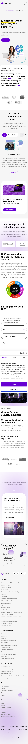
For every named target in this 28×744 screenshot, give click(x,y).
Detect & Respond (9, 336)
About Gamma (5, 686)
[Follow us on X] (14, 573)
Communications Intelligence (9, 645)
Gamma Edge (4, 678)
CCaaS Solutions (5, 642)
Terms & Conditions (13, 726)
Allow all (14, 384)
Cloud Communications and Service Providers (13, 675)
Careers (3, 688)
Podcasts (3, 712)
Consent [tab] (4, 357)
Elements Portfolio (9, 10)
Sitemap (25, 732)
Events (3, 705)
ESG (2, 693)
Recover (6, 343)
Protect (5, 329)
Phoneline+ (4, 594)
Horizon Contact (5, 610)
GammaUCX (4, 636)
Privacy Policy (23, 726)
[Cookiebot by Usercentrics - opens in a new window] (20, 353)
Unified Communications (7, 658)
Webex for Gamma (6, 603)
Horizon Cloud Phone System (9, 598)
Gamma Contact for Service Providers (11, 616)
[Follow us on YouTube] (21, 573)
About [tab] (23, 357)
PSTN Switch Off (5, 656)
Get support (7, 563)
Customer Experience (7, 649)
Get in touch (5, 40)
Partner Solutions (5, 666)
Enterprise (4, 633)
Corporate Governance (7, 690)
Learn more (13, 172)
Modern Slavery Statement (7, 732)
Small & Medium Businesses (8, 640)
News (2, 710)
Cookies (3, 726)
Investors (3, 695)
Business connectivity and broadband (11, 582)
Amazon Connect (5, 607)
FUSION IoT (4, 589)
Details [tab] (14, 357)
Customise (13, 389)
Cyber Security (5, 619)
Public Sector (4, 638)
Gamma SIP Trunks (6, 587)
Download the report (9, 209)
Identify (5, 315)
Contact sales (7, 557)
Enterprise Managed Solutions (9, 621)
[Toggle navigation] (25, 3)
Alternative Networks (7, 671)
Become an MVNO (6, 673)
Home (2, 10)
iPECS (2, 605)
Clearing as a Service (6, 625)
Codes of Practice (5, 729)
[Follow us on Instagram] (17, 573)
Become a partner (9, 560)
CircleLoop (4, 596)
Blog (2, 703)
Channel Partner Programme (8, 669)
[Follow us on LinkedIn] (24, 573)
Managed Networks (10, 517)
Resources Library (6, 714)
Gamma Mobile (5, 585)
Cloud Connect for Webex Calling (10, 592)
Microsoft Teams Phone (7, 601)
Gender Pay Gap (23, 729)
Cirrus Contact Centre (7, 614)
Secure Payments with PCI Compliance (11, 612)
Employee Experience (7, 652)
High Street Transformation (8, 654)
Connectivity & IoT (6, 647)
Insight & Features (6, 707)
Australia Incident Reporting (8, 716)
